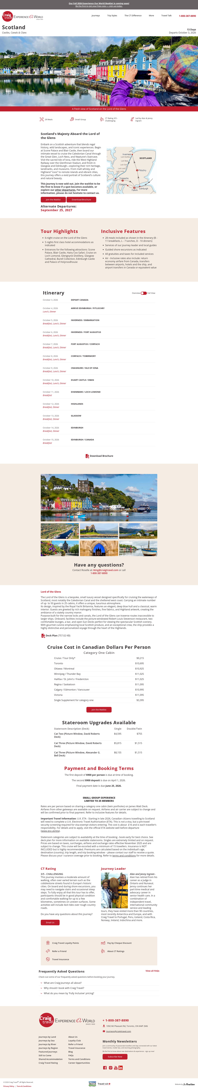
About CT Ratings (115, 951)
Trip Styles (112, 15)
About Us (72, 1036)
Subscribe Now (115, 1056)
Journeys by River (47, 1044)
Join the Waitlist (53, 199)
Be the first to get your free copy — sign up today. (99, 6)
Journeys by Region (48, 1048)
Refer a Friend (59, 951)
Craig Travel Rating (48, 1062)
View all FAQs (152, 971)
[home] (22, 20)
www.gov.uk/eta (50, 831)
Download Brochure (81, 199)
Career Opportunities (79, 1062)
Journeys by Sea (47, 1040)
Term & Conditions (24, 1086)
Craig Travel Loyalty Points (65, 943)
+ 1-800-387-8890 (116, 1020)
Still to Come (45, 1055)
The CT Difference (133, 15)
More (151, 15)
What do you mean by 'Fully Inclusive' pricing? (69, 993)
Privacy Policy (8, 1086)
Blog (70, 1051)
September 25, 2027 (56, 210)
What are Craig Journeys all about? (63, 982)
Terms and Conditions (79, 1059)
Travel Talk (166, 15)
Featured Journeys (48, 1051)
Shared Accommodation (51, 1059)
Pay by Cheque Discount (119, 943)
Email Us (50, 922)
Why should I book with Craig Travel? (64, 988)
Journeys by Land (47, 1036)
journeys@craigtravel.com (118, 1031)
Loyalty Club (74, 1040)
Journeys (96, 15)
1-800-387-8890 (187, 16)
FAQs (71, 1055)
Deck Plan (51, 635)
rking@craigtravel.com (105, 570)
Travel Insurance (60, 959)
